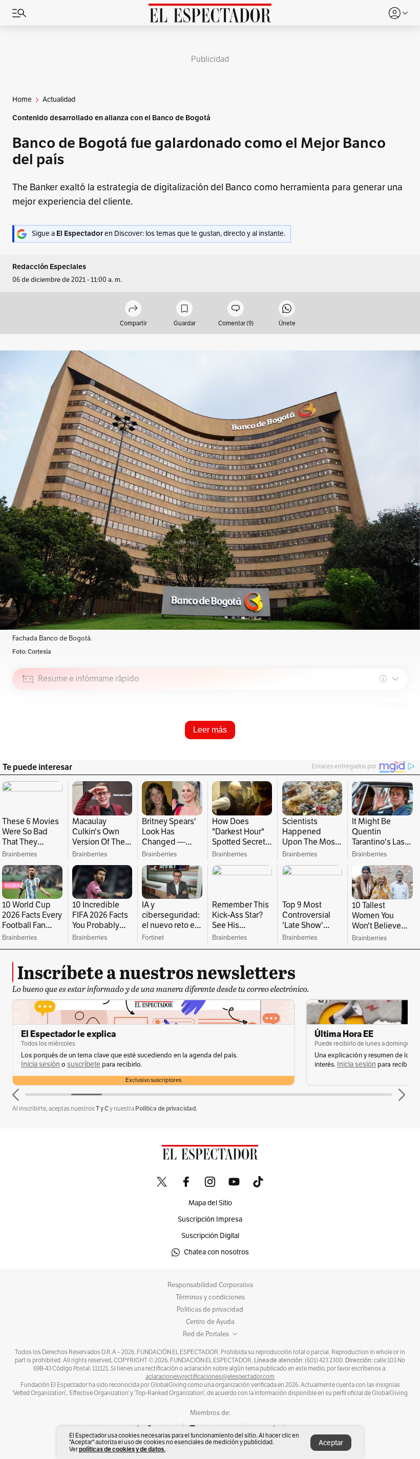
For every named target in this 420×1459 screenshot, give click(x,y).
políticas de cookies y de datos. (122, 1449)
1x (396, 751)
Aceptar (331, 1443)
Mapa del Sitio (210, 1203)
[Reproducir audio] (28, 738)
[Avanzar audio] (381, 751)
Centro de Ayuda (210, 1321)
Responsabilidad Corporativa (210, 1285)
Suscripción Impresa (210, 1219)
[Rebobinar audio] (365, 751)
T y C (102, 1108)
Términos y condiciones (210, 1297)
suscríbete (83, 1064)
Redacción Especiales (49, 266)
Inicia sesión (40, 1064)
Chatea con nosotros (216, 1252)
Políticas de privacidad (210, 1309)
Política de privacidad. (166, 1108)
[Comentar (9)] (235, 309)
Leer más (210, 729)
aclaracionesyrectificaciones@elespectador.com (210, 1376)
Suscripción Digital (210, 1235)
